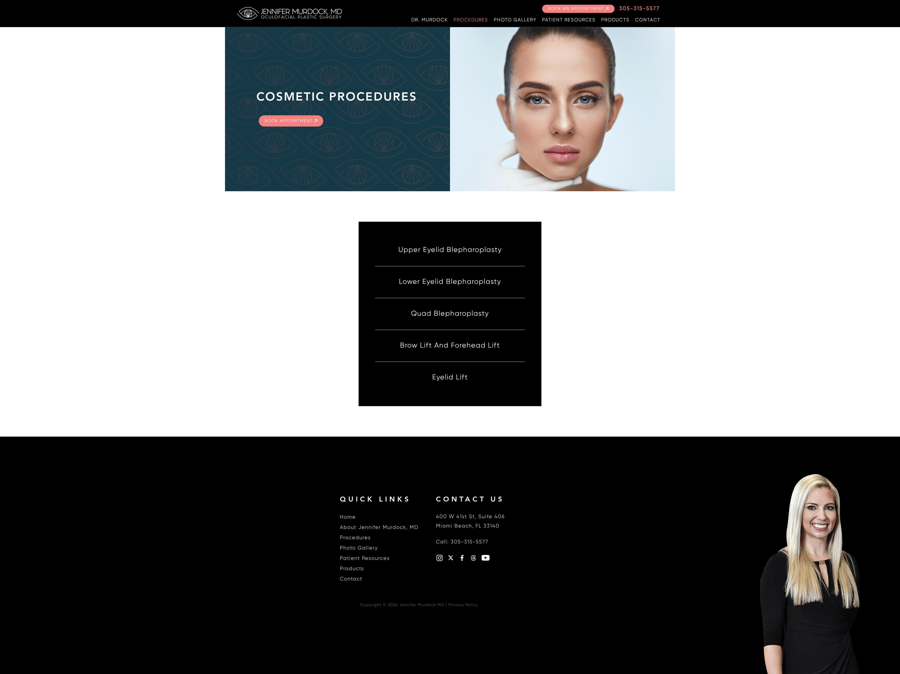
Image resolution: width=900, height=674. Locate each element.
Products (615, 20)
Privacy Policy (463, 605)
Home (348, 517)
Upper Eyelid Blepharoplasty (450, 250)
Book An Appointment (576, 9)
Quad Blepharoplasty (450, 313)
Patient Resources (569, 20)
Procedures (471, 20)
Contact (647, 20)
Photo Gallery (515, 20)
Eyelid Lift (450, 377)
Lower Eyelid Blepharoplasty (450, 281)
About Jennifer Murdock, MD (379, 527)
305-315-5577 (639, 8)
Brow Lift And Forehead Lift (450, 345)
